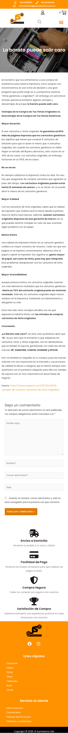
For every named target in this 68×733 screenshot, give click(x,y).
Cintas (9, 690)
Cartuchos (12, 663)
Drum (9, 685)
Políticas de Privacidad (18, 716)
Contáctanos (13, 712)
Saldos (9, 667)
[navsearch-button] (39, 22)
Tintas (9, 672)
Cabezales (12, 681)
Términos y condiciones (18, 721)
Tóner (9, 676)
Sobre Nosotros (14, 708)
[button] (61, 22)
